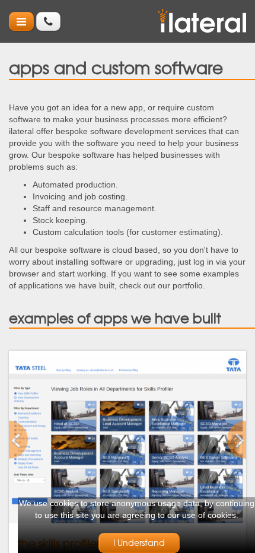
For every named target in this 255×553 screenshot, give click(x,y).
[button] (26, 440)
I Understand (139, 543)
